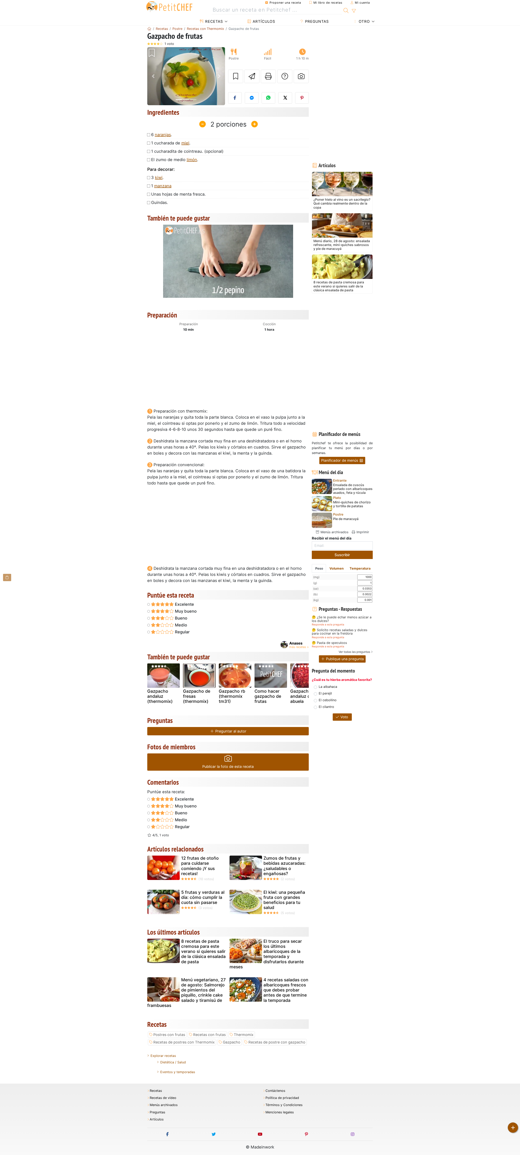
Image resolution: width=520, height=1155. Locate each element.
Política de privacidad (282, 1098)
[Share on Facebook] (235, 98)
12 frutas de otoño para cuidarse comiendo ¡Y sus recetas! (200, 866)
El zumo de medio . (174, 159)
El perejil (325, 693)
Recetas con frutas (209, 1035)
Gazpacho (231, 1042)
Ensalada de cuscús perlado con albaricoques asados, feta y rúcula (353, 489)
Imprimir (362, 532)
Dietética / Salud (173, 1062)
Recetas (213, 21)
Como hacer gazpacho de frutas (268, 696)
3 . (157, 177)
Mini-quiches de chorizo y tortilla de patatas (352, 504)
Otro (364, 21)
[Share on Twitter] (285, 98)
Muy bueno (185, 611)
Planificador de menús (340, 460)
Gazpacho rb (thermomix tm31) (232, 696)
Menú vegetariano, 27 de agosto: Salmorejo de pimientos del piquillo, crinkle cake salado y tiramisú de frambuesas (186, 992)
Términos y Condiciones (283, 1105)
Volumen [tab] (336, 568)
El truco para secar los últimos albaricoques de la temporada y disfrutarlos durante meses (267, 954)
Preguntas (316, 21)
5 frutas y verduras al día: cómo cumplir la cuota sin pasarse (202, 897)
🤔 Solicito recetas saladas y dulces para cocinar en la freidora (339, 631)
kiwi (158, 177)
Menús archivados (334, 532)
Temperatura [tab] (360, 568)
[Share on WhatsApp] (268, 98)
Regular (182, 632)
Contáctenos (275, 1091)
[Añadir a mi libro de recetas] (235, 76)
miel (185, 143)
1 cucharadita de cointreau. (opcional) (187, 151)
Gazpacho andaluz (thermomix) (160, 696)
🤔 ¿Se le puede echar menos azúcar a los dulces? (342, 619)
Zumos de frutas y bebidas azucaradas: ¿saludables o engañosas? (284, 866)
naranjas (163, 134)
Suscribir (342, 555)
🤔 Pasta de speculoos (329, 643)
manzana (162, 185)
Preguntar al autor (230, 731)
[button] (153, 76)
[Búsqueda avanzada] (354, 11)
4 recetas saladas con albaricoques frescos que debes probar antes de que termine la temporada (285, 990)
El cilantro (326, 707)
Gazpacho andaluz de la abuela (303, 696)
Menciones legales (279, 1112)
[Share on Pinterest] (302, 98)
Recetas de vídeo (163, 1098)
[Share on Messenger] (252, 98)
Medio (180, 625)
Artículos (263, 21)
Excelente (184, 604)
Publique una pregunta (344, 659)
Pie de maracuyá (346, 519)
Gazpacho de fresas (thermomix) (196, 696)
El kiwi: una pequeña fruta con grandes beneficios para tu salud (284, 900)
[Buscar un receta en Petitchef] (346, 10)
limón (192, 159)
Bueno (180, 618)
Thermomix (244, 1035)
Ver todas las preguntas (354, 651)
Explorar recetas (163, 1056)
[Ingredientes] (7, 577)
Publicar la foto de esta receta (228, 766)
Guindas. (159, 202)
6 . (161, 134)
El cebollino (328, 700)
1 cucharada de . (171, 143)
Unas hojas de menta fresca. (178, 194)
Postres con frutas (169, 1035)
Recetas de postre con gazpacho (276, 1042)
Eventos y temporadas (177, 1072)
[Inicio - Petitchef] (149, 29)
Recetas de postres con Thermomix (184, 1042)
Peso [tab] (319, 568)
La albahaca (328, 687)
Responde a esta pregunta (328, 624)
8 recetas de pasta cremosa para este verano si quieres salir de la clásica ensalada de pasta (203, 951)
